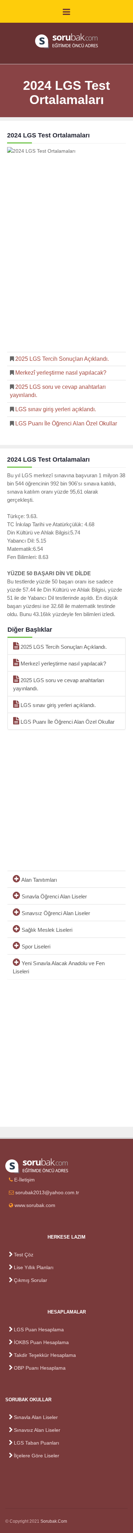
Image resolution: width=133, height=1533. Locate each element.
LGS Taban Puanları (36, 1443)
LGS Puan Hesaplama (39, 1329)
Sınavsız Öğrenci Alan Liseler (55, 913)
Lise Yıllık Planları (34, 1267)
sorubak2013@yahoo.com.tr (47, 1192)
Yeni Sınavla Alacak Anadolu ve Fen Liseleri (59, 967)
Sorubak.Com (53, 1521)
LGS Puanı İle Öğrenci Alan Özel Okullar (65, 423)
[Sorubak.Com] (66, 40)
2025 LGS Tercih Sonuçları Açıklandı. (61, 359)
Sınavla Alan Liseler (36, 1417)
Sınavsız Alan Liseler (37, 1430)
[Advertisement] (66, 279)
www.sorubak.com (35, 1205)
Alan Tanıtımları (38, 880)
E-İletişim (24, 1180)
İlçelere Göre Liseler (36, 1455)
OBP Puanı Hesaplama (40, 1368)
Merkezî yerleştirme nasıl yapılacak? (60, 373)
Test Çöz (23, 1254)
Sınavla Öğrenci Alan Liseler (53, 896)
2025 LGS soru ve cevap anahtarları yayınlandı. (58, 684)
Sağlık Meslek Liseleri (46, 930)
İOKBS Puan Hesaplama (41, 1342)
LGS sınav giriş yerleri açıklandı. (55, 409)
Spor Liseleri (35, 947)
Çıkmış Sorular (30, 1280)
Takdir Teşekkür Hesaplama (45, 1355)
